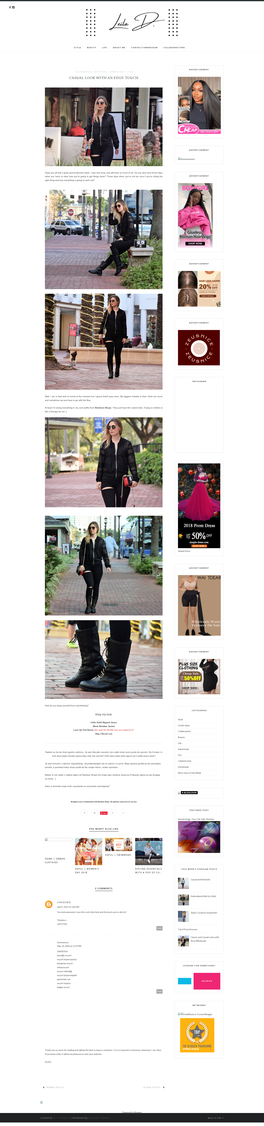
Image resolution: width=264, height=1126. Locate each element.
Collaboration (83, 72)
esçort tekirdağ (64, 971)
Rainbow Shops (117, 72)
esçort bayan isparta (67, 959)
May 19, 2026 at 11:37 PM (69, 946)
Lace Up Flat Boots (83, 730)
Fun (180, 755)
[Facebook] (10, 7)
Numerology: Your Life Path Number (196, 819)
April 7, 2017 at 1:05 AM (68, 907)
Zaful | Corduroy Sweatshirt (204, 912)
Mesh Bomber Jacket (104, 726)
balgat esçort (63, 987)
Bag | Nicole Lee (103, 734)
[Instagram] (13, 7)
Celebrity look (184, 761)
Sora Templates (61, 1117)
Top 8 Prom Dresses (187, 929)
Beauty (91, 47)
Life (180, 743)
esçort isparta (63, 983)
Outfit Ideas (100, 72)
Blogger (137, 1112)
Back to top (215, 1118)
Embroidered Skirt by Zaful (203, 896)
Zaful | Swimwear (118, 854)
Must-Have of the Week (189, 773)
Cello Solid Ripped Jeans (104, 722)
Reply (159, 928)
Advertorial (183, 749)
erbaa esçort (63, 967)
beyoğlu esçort (64, 955)
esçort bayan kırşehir (67, 975)
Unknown (64, 902)
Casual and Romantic (201, 879)
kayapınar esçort (65, 963)
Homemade (183, 767)
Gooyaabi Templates (99, 1117)
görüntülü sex (63, 979)
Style (77, 47)
